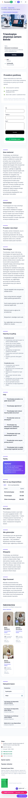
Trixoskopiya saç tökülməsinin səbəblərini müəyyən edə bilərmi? (14, 426)
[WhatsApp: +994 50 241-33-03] (11, 2)
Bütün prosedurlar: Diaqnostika (9, 12)
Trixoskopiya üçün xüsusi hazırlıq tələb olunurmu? (14, 412)
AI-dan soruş (22, 796)
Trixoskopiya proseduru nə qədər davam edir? (14, 400)
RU (15, 2)
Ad (6, 108)
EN (21, 2)
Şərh (6, 121)
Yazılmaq (14, 54)
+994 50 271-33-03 (7, 751)
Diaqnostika (11, 7)
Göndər (15, 132)
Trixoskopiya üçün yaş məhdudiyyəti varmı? (14, 434)
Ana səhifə (4, 7)
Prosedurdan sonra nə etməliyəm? (14, 419)
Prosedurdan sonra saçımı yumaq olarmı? (14, 441)
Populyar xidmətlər (14, 764)
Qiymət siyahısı (14, 760)
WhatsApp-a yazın (15, 139)
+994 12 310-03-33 (6, 756)
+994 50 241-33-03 (7, 754)
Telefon (7, 114)
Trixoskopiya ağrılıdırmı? (14, 406)
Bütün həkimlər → (7, 609)
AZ (18, 2)
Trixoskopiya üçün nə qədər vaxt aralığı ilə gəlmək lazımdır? (14, 448)
